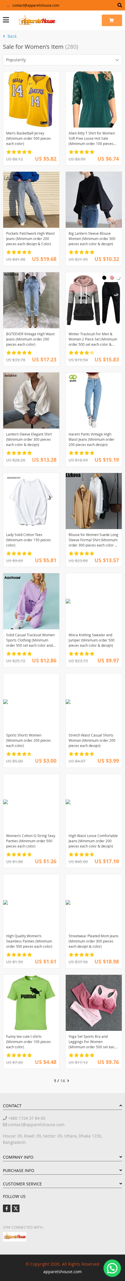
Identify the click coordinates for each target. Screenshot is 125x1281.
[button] (112, 1268)
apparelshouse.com (62, 1271)
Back (11, 36)
